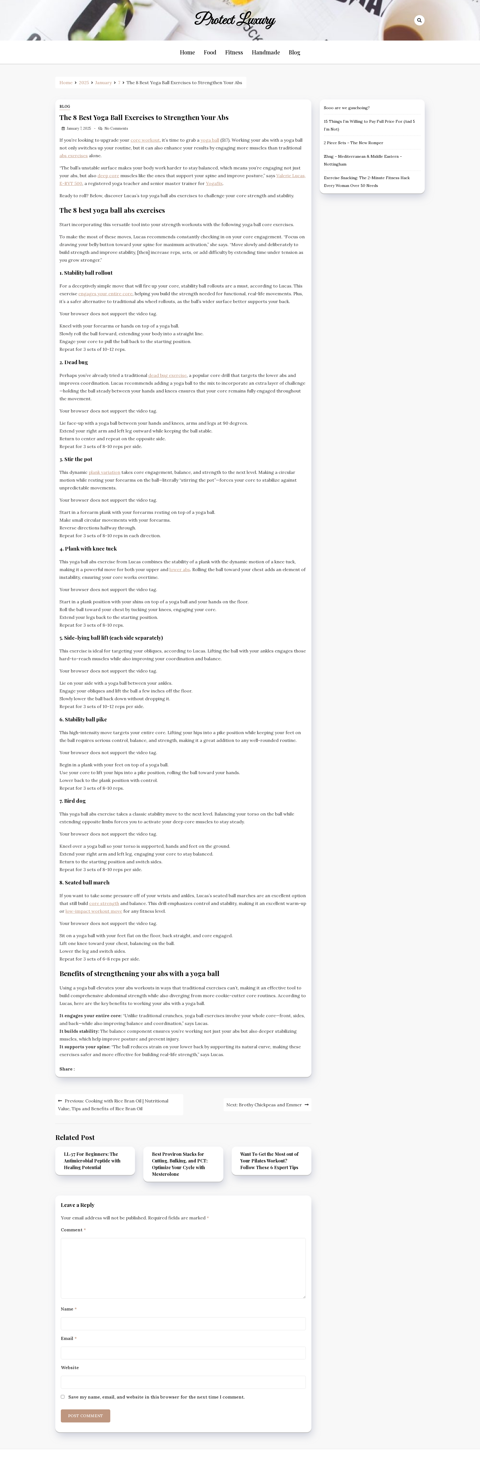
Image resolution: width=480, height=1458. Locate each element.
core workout (145, 140)
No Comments (116, 128)
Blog (294, 52)
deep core (108, 175)
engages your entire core (105, 293)
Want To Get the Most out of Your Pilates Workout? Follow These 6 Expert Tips (269, 1160)
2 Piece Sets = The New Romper (353, 142)
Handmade (266, 52)
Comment (73, 1229)
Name (69, 1309)
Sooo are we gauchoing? (347, 107)
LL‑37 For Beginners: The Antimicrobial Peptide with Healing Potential (92, 1160)
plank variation (104, 472)
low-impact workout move (94, 911)
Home (187, 52)
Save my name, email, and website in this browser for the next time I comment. (156, 1397)
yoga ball (210, 140)
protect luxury (234, 20)
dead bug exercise (167, 375)
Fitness (234, 52)
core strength (104, 903)
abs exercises (73, 155)
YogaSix (214, 183)
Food (210, 52)
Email (69, 1338)
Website (70, 1367)
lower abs (179, 569)
